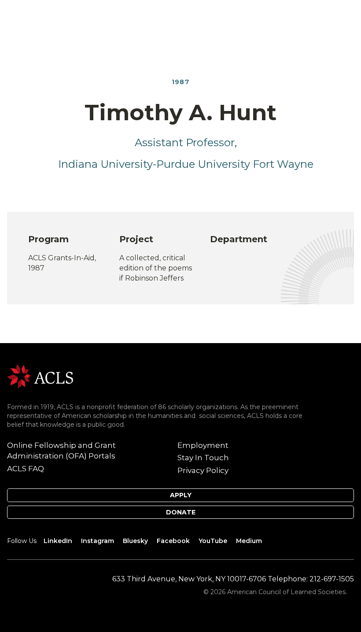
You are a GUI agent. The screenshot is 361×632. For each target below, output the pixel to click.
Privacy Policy (202, 470)
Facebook (173, 541)
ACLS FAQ (25, 468)
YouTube (213, 541)
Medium (249, 541)
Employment (202, 445)
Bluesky (135, 541)
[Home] (40, 376)
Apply (181, 495)
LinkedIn (58, 541)
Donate (180, 512)
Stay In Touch (203, 457)
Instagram (97, 541)
